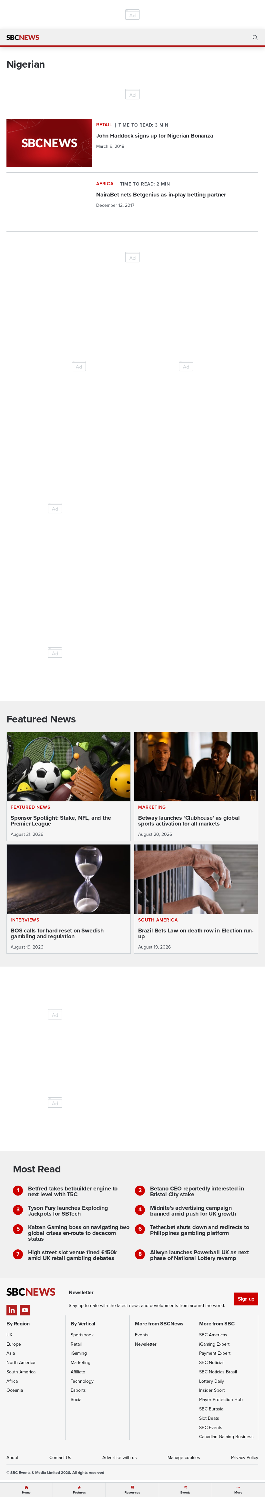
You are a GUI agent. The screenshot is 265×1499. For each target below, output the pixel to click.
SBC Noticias (212, 1362)
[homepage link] (22, 37)
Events (141, 1335)
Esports (78, 1390)
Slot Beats (209, 1418)
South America (21, 1372)
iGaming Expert (214, 1344)
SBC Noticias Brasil (218, 1372)
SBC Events (210, 1427)
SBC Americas (213, 1335)
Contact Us (60, 1457)
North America (20, 1362)
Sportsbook (82, 1335)
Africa (12, 1381)
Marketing (80, 1362)
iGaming (79, 1353)
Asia (10, 1353)
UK (9, 1335)
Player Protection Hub (221, 1399)
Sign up (246, 1299)
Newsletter (146, 1344)
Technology (82, 1381)
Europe (13, 1344)
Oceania (14, 1390)
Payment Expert (214, 1353)
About (12, 1457)
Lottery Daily (211, 1381)
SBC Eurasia (211, 1409)
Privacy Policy (244, 1457)
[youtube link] (25, 1310)
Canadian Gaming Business (226, 1436)
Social (76, 1399)
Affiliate (78, 1372)
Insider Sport (212, 1390)
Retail (76, 1344)
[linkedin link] (11, 1310)
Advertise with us (119, 1457)
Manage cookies (184, 1457)
